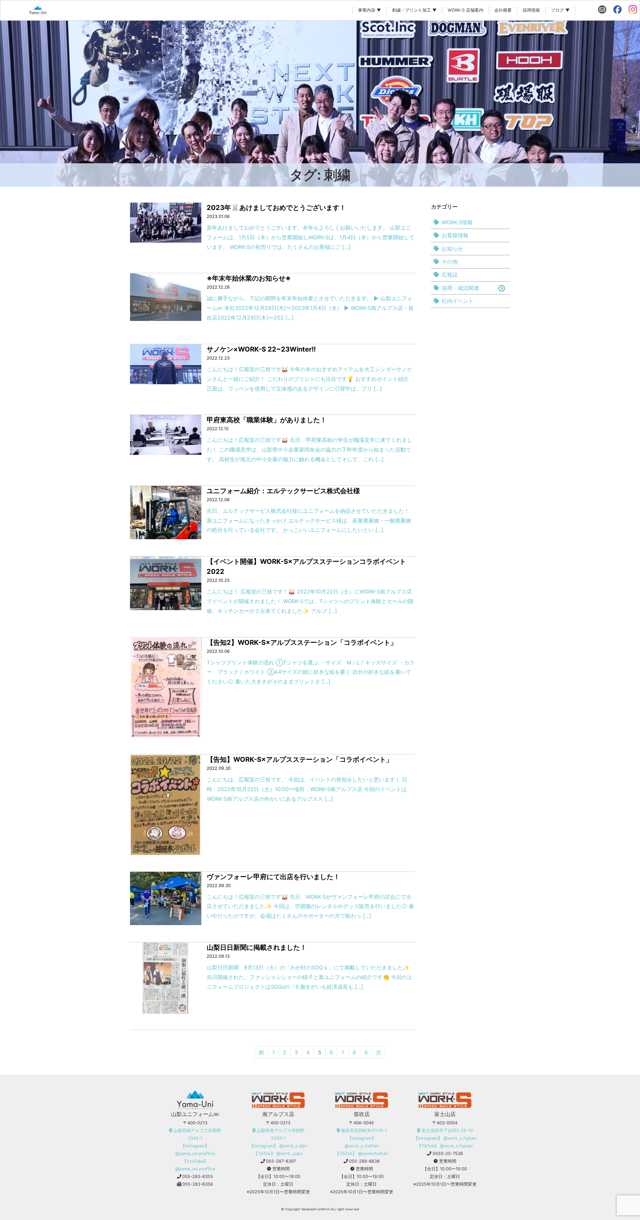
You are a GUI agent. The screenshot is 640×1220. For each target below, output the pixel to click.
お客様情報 (455, 235)
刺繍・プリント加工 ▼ (414, 10)
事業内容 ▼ (369, 10)
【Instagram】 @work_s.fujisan (445, 1138)
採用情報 (531, 10)
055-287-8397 (281, 1161)
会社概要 (503, 10)
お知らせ (452, 248)
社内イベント (458, 301)
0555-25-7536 (448, 1153)
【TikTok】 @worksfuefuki (361, 1153)
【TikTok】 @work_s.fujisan (445, 1145)
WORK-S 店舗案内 (465, 10)
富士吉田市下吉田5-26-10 (447, 1130)
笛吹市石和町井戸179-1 (364, 1130)
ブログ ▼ (560, 10)
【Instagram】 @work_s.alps (278, 1145)
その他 (450, 261)
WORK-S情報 (457, 222)
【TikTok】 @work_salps (278, 1153)
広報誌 (450, 274)
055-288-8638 (364, 1161)
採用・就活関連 (460, 288)
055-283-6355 (197, 1176)
